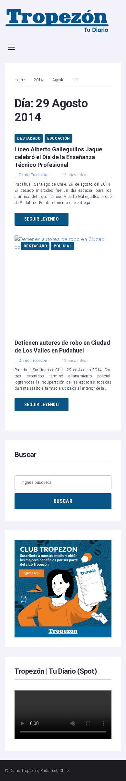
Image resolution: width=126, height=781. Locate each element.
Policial (63, 246)
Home (20, 80)
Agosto (58, 80)
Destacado (28, 138)
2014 (38, 80)
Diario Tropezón (33, 175)
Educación (58, 138)
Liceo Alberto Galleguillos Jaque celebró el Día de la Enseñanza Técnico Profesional (58, 157)
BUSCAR (63, 501)
